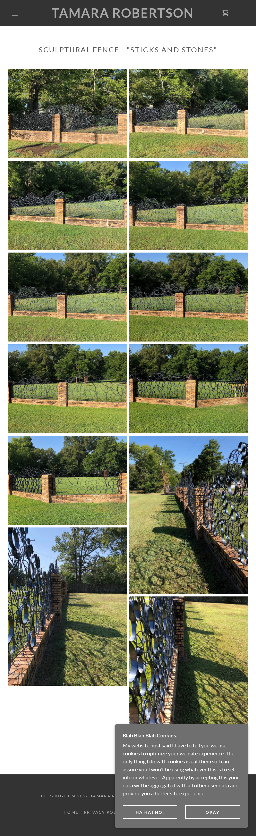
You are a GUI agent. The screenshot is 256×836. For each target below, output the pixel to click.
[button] (14, 13)
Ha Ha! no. (150, 812)
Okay (213, 812)
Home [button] (71, 812)
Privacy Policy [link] (104, 812)
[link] (122, 15)
